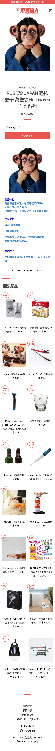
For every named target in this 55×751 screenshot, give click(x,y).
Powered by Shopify (27, 741)
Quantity (10, 127)
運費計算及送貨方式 (27, 719)
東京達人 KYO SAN (32, 737)
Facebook (29, 726)
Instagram (29, 730)
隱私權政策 (27, 714)
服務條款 (27, 710)
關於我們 (27, 706)
